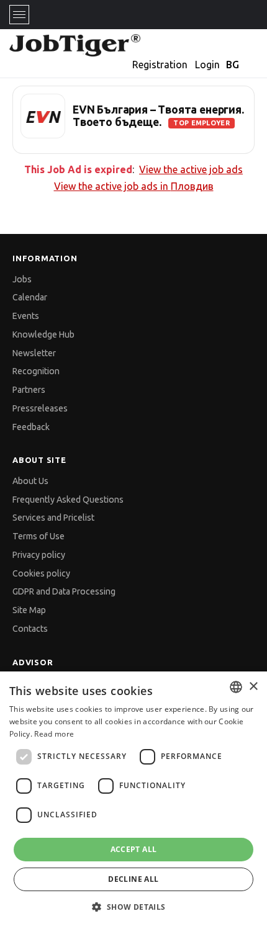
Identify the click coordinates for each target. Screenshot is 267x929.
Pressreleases (40, 408)
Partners (28, 390)
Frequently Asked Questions (68, 500)
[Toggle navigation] (19, 14)
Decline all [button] (133, 879)
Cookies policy (41, 573)
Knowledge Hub (43, 334)
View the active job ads (191, 169)
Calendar (29, 297)
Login (207, 64)
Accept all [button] (134, 849)
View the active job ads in (134, 186)
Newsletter (34, 353)
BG (232, 64)
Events (25, 316)
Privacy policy (38, 555)
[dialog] (133, 800)
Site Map (29, 610)
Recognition (36, 371)
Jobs (22, 279)
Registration (160, 64)
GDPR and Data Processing (63, 591)
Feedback (31, 427)
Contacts (30, 629)
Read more (54, 734)
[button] (133, 907)
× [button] (253, 686)
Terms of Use (38, 536)
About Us (30, 481)
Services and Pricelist (53, 518)
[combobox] (236, 687)
